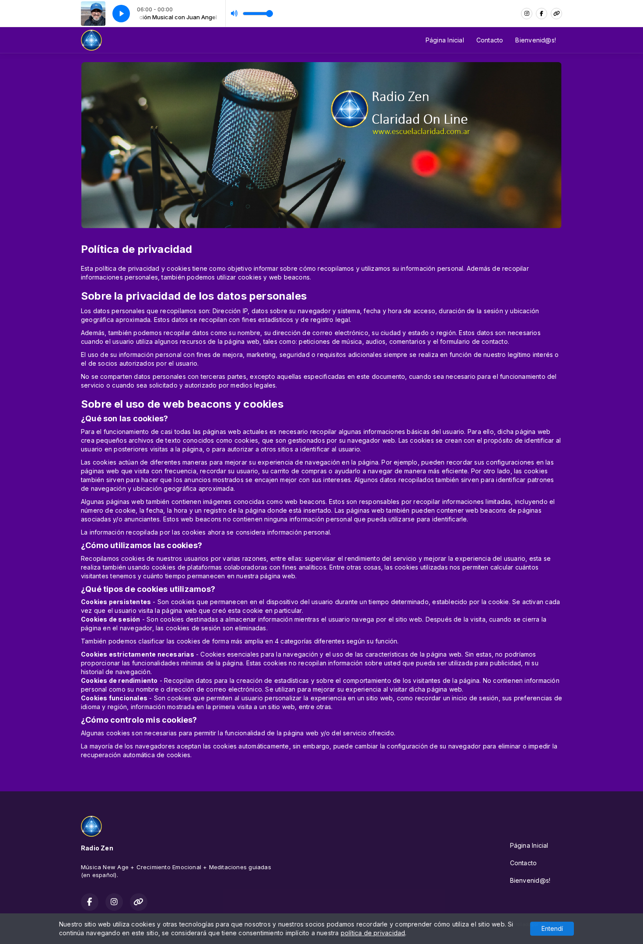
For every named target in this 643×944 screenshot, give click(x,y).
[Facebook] (541, 13)
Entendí (552, 928)
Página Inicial (445, 40)
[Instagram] (526, 13)
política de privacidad (373, 933)
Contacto (489, 40)
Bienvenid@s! (535, 40)
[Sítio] (556, 13)
